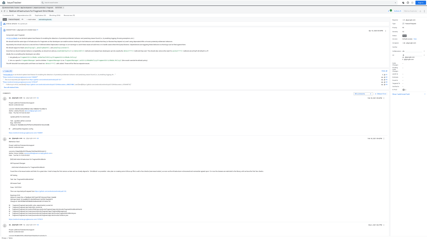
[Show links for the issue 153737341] (63, 7)
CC (393, 55)
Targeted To (396, 83)
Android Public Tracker (12, 7)
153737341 (58, 7)
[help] (408, 2)
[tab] (8, 15)
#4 (386, 84)
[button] (408, 24)
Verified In (395, 86)
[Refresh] (4, 11)
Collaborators (396, 51)
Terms (11, 238)
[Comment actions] (384, 98)
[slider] (390, 126)
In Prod (394, 89)
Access (395, 39)
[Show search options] (395, 2)
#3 (386, 79)
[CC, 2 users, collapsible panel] (413, 55)
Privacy (4, 238)
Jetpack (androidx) (39, 7)
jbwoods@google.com (33, 111)
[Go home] (1, 11)
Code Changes (395, 64)
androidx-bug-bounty (45, 19)
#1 (37, 30)
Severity (395, 31)
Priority (394, 27)
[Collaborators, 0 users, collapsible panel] (413, 51)
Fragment (50, 7)
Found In (395, 80)
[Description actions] (385, 30)
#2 (386, 77)
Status (394, 35)
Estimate (395, 77)
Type (394, 23)
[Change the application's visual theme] (403, 2)
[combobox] (219, 2)
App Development (26, 7)
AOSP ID (395, 74)
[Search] (42, 2)
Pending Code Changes (395, 69)
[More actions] (424, 11)
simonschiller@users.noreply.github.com (38, 153)
